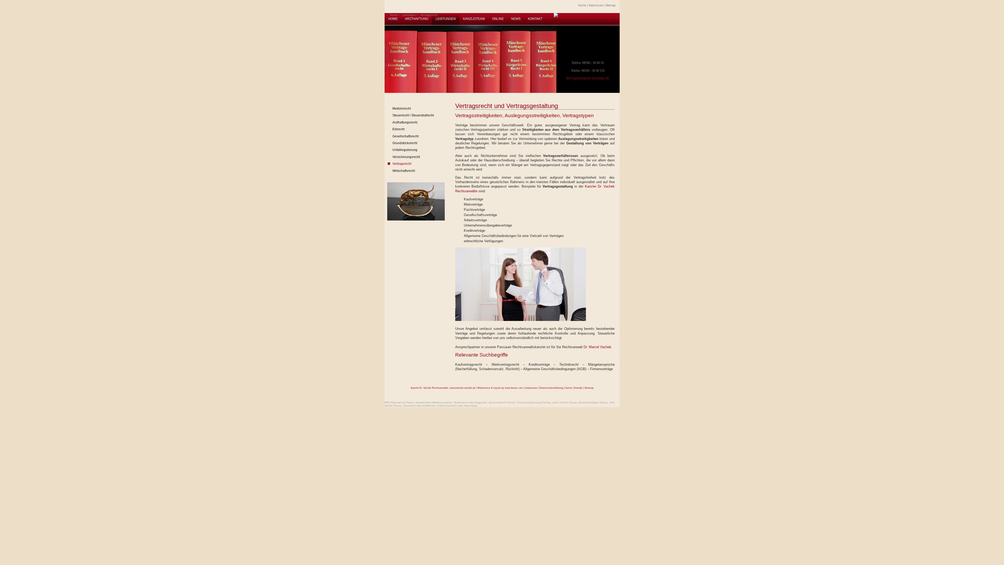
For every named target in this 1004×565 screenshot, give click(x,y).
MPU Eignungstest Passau (399, 402)
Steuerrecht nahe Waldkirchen (419, 405)
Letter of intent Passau (564, 402)
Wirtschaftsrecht (403, 171)
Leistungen (409, 14)
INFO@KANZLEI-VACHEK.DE (587, 78)
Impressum (596, 5)
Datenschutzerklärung (551, 388)
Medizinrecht (401, 108)
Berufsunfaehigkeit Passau (593, 402)
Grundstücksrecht (404, 143)
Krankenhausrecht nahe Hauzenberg (457, 405)
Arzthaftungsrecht (404, 122)
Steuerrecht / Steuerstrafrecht (413, 115)
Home (393, 14)
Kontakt (578, 388)
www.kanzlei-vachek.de (462, 388)
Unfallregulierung (404, 150)
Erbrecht (398, 129)
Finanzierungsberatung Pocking (534, 402)
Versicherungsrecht (406, 157)
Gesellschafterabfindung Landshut (433, 402)
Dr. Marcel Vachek (597, 347)
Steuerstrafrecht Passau (502, 402)
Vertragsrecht (428, 14)
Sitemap (610, 5)
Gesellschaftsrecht (405, 136)
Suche (582, 5)
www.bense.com (514, 388)
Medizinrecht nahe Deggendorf (470, 402)
